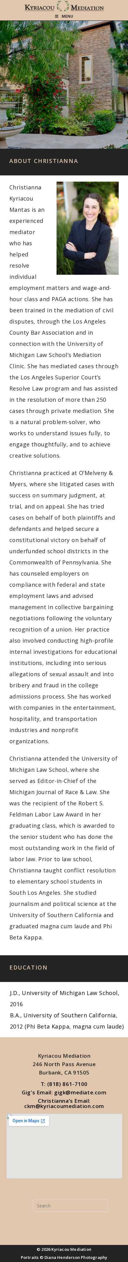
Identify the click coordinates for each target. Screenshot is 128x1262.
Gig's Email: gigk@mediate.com (64, 1092)
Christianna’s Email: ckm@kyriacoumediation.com (64, 1103)
